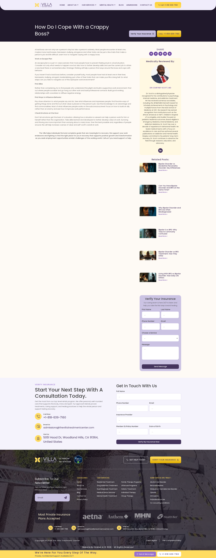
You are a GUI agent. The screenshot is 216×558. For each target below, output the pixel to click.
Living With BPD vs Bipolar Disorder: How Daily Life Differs (170, 275)
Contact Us (146, 5)
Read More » (163, 170)
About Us (72, 5)
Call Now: (58, 527)
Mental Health (107, 5)
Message (146, 344)
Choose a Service (149, 333)
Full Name (120, 391)
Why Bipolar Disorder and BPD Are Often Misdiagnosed (170, 210)
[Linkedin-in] (160, 150)
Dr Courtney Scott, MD (160, 88)
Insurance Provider (124, 415)
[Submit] (65, 497)
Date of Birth (155, 426)
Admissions (131, 5)
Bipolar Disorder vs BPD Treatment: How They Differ (169, 254)
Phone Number (148, 321)
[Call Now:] (50, 528)
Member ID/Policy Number (127, 426)
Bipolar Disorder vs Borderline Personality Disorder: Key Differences (169, 166)
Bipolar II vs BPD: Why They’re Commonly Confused (168, 232)
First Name (146, 309)
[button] (151, 54)
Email (163, 321)
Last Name (165, 309)
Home (62, 5)
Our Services (88, 5)
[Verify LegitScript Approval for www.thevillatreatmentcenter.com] (78, 463)
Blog (121, 5)
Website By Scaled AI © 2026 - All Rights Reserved (108, 547)
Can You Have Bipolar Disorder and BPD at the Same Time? (169, 188)
